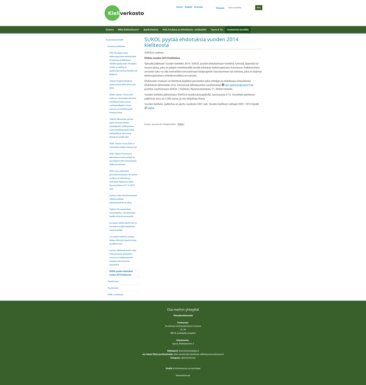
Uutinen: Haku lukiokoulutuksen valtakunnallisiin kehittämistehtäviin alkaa (123, 199)
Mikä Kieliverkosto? (128, 29)
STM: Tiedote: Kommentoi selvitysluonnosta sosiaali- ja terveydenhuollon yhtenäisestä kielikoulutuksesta (123, 159)
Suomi (179, 7)
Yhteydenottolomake (183, 315)
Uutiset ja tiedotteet (116, 46)
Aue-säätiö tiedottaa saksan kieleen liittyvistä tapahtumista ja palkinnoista (122, 240)
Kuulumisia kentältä (237, 29)
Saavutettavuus (183, 375)
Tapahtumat (113, 281)
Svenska (198, 7)
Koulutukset (113, 288)
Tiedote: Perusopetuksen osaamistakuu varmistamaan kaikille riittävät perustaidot (122, 212)
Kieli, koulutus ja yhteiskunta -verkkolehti (184, 29)
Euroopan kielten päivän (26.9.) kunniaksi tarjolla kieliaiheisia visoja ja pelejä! (123, 226)
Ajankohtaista (150, 29)
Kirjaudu (220, 8)
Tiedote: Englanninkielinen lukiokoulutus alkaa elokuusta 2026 (122, 84)
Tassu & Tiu (217, 29)
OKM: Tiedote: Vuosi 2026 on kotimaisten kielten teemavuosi (123, 145)
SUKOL (180, 124)
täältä (151, 108)
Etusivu (110, 29)
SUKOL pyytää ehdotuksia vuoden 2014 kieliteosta (121, 273)
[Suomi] (125, 13)
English (188, 7)
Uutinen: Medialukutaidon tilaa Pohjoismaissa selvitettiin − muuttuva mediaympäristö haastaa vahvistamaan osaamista (122, 257)
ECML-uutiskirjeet (115, 294)
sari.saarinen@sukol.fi (237, 85)
